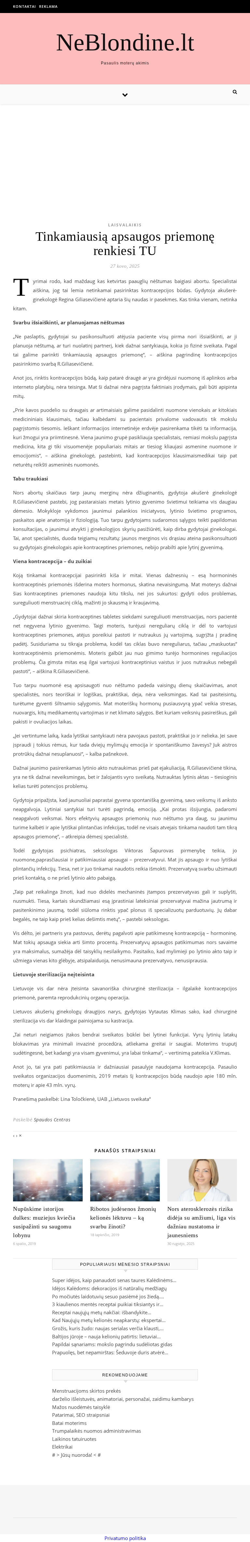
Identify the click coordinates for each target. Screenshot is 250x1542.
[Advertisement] (125, 152)
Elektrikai (62, 1446)
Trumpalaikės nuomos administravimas (96, 1430)
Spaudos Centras (52, 1119)
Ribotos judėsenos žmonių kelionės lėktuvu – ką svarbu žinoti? (123, 1218)
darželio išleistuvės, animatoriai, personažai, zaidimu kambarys (123, 1399)
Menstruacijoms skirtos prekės (86, 1390)
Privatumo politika (125, 1538)
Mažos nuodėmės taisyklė (81, 1407)
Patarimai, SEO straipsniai (81, 1415)
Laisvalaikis (125, 225)
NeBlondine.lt (125, 42)
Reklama (48, 6)
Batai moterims (69, 1423)
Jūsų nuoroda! (76, 1455)
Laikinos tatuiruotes (74, 1439)
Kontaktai (24, 6)
